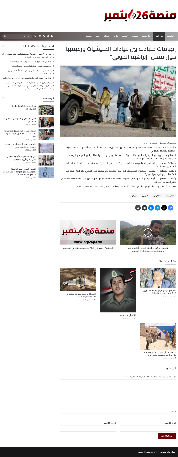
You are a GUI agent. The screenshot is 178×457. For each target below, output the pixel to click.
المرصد (125, 36)
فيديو (98, 36)
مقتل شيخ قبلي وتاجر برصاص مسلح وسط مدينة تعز (19, 120)
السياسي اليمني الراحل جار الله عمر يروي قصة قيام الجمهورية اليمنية (159, 292)
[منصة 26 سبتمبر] (139, 16)
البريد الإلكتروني (170, 423)
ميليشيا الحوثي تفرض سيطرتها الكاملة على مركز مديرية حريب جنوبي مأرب (160, 353)
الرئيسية (170, 36)
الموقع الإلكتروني (109, 423)
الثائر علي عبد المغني (127, 315)
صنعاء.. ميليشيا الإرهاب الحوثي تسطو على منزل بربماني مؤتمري (20, 145)
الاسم (174, 411)
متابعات (135, 36)
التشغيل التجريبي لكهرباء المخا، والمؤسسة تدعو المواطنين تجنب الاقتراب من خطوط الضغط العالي (19, 171)
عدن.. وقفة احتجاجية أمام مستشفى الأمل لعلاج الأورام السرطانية (21, 158)
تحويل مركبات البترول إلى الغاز (24, 106)
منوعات (106, 36)
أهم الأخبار (159, 36)
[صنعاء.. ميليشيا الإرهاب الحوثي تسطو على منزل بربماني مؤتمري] (46, 148)
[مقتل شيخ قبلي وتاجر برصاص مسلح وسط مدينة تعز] (46, 122)
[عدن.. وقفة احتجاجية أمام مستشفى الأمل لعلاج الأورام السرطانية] (46, 160)
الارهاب (169, 195)
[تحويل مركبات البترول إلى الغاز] (46, 110)
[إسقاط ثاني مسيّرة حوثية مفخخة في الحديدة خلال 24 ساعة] (78, 279)
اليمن (144, 195)
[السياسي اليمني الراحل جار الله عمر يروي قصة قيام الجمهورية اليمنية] (158, 278)
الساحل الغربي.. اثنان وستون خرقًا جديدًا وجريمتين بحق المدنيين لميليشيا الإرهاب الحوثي (19, 133)
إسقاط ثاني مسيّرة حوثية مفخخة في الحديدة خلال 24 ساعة (80, 295)
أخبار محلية (146, 36)
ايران (133, 195)
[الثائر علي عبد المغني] (118, 290)
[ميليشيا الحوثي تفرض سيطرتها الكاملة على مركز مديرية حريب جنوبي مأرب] (158, 336)
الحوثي (156, 195)
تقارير (115, 36)
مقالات (89, 36)
